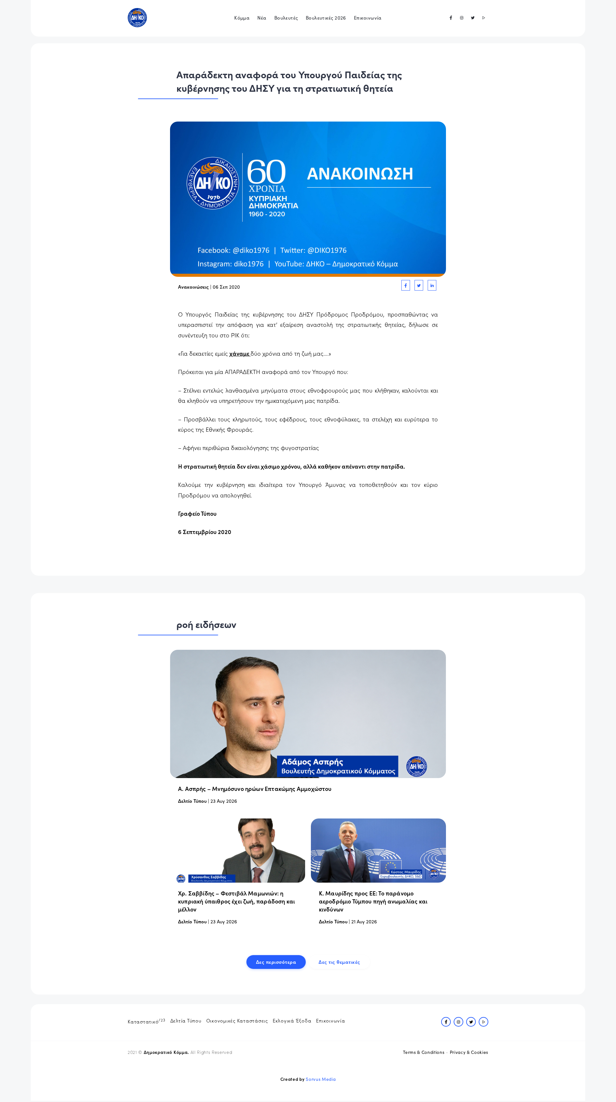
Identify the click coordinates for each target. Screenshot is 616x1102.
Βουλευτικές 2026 (326, 17)
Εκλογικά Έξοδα (292, 1020)
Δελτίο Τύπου (192, 800)
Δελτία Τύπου (185, 1020)
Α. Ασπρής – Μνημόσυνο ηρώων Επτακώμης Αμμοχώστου (255, 788)
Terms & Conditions (423, 1052)
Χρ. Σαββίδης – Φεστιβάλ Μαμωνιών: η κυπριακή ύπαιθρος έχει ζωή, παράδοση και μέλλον (236, 901)
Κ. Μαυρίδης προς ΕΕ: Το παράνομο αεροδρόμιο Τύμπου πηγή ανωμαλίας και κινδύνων (373, 901)
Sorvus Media (321, 1079)
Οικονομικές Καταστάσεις (237, 1020)
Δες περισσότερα (276, 961)
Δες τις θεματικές (339, 961)
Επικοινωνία (368, 17)
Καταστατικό (147, 1021)
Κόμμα (242, 17)
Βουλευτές (286, 17)
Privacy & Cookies (469, 1052)
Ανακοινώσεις (193, 286)
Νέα (261, 17)
